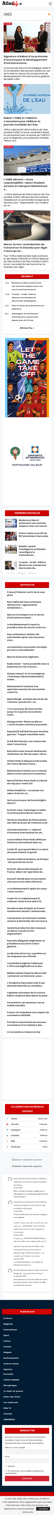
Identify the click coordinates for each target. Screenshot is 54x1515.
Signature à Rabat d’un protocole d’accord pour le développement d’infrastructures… (26, 60)
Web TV (7, 1408)
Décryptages (10, 1385)
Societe (7, 1346)
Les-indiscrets (10, 1402)
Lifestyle (7, 1413)
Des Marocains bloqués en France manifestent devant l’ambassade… (27, 910)
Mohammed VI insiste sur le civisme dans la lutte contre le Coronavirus (27, 772)
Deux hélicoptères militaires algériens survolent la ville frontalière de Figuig (30, 1181)
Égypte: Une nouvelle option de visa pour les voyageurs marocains (29, 1229)
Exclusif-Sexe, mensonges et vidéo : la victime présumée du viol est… (27, 811)
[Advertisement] (27, 1069)
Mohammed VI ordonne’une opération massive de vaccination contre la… (26, 689)
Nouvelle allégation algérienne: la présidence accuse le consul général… (26, 943)
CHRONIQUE (9, 1419)
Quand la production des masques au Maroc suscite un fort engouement (26, 931)
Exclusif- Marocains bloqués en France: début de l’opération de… (25, 870)
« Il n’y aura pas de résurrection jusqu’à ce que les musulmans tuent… (24, 711)
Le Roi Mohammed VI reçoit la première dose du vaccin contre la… (27, 626)
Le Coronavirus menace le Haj (23, 1032)
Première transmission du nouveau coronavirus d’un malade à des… (26, 1024)
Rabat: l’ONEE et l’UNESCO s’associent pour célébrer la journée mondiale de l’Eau (22, 121)
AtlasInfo (11, 1466)
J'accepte (43, 1508)
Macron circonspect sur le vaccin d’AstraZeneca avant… (25, 616)
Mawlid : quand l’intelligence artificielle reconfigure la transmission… (32, 551)
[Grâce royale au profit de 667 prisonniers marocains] (11, 536)
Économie (9, 211)
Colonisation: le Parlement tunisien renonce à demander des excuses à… (28, 920)
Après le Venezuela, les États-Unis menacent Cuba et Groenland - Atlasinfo (29, 1249)
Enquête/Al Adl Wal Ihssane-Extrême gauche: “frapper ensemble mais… (27, 733)
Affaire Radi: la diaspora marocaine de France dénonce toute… (27, 762)
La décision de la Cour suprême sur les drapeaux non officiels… (26, 955)
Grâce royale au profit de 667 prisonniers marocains (33, 535)
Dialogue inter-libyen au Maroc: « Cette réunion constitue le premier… (28, 723)
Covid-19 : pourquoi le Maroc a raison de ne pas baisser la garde (27, 851)
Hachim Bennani (21, 1270)
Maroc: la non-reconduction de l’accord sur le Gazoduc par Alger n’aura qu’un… (25, 248)
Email (7, 1457)
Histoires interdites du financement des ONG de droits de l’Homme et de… (28, 821)
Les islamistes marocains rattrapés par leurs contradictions (27, 648)
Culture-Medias (11, 1379)
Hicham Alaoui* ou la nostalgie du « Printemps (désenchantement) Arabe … (26, 676)
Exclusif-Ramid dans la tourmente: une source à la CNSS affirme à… (26, 880)
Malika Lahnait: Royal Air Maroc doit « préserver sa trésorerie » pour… (27, 974)
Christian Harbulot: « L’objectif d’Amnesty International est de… (25, 831)
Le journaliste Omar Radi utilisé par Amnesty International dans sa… (26, 841)
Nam (16, 1178)
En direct (8, 147)
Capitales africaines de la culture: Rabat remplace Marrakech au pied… (28, 994)
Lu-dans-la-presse (13, 1391)
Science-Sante (11, 1363)
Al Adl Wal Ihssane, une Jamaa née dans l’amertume (26, 743)
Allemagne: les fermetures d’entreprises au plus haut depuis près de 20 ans (25, 317)
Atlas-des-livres (11, 1396)
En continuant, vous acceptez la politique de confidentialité (24, 1472)
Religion (7, 1352)
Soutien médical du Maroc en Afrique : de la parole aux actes (27, 861)
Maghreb (8, 1324)
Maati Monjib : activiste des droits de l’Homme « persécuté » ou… (27, 700)
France (7, 1341)
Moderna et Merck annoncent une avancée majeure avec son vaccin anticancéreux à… (27, 286)
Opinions (7, 1369)
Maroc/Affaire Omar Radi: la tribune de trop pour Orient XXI (27, 782)
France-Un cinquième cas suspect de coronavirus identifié (28, 1014)
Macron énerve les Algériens (23, 656)
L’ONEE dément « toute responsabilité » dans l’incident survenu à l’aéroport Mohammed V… (25, 184)
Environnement (11, 1358)
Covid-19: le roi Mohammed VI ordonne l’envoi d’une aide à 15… (25, 900)
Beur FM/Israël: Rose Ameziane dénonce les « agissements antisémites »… (24, 605)
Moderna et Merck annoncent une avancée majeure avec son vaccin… (33, 523)
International (10, 1329)
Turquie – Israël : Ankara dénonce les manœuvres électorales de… (32, 565)
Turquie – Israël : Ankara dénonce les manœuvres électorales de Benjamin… (25, 297)
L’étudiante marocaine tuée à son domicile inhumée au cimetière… (26, 984)
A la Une (8, 24)
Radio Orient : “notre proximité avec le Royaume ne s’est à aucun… (28, 665)
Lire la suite (27, 1512)
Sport (6, 1335)
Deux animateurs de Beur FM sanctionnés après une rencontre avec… (25, 637)
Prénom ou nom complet (15, 1448)
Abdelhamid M (20, 1202)
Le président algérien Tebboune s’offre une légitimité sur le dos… (25, 965)
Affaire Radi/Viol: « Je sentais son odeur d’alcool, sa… (25, 792)
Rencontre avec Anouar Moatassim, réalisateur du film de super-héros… (27, 752)
